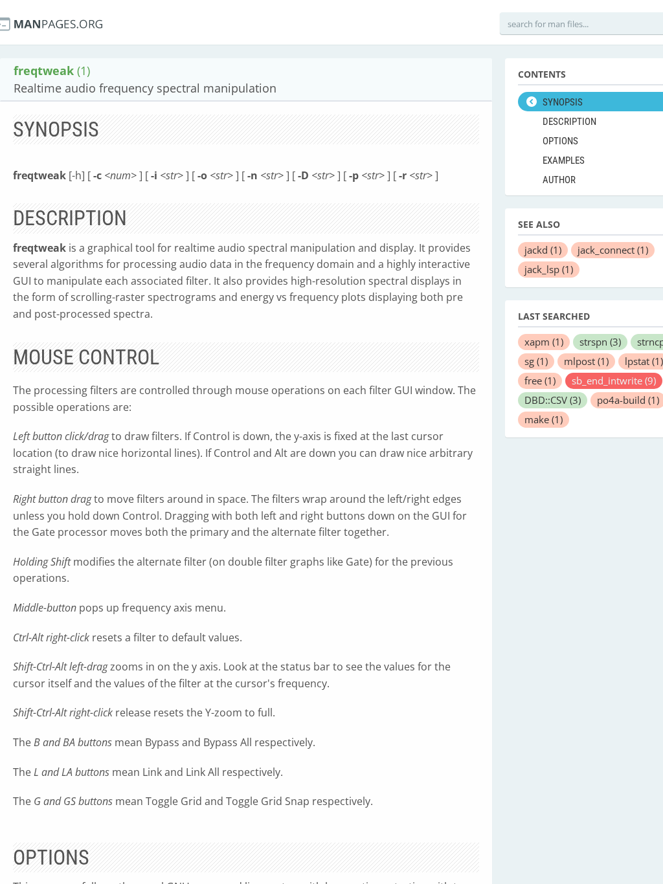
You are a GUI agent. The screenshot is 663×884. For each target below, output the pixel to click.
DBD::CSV (552, 399)
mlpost (586, 361)
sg (536, 361)
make (543, 419)
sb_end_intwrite (614, 380)
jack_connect (613, 249)
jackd (542, 249)
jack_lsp (548, 269)
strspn (600, 341)
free (540, 380)
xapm (543, 341)
